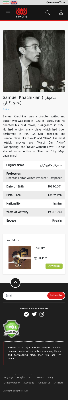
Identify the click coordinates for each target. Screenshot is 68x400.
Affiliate (59, 383)
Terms (40, 377)
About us (29, 383)
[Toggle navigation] (8, 12)
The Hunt (39, 248)
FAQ (50, 377)
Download (54, 266)
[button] (23, 377)
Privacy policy (12, 383)
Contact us (44, 383)
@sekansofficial (55, 3)
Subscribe (56, 295)
